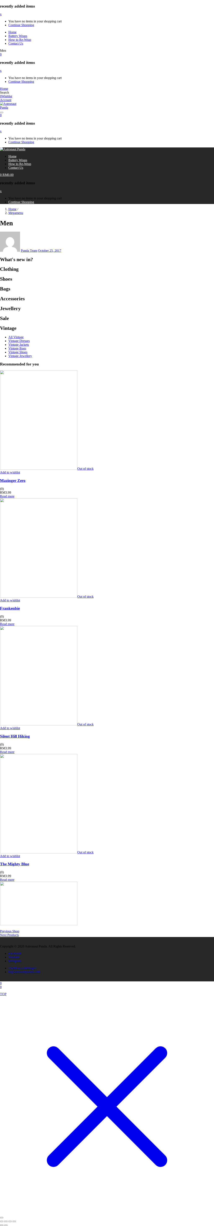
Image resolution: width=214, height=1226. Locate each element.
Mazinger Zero (12, 480)
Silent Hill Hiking (15, 736)
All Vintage (16, 337)
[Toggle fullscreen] (6, 1221)
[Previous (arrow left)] (1, 1225)
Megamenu (15, 213)
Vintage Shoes (17, 352)
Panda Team (29, 250)
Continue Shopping (21, 25)
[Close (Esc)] (14, 1221)
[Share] (10, 1221)
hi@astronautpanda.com (24, 972)
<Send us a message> (22, 968)
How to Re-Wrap (19, 39)
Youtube (13, 957)
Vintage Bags (17, 348)
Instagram (14, 961)
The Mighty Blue (14, 864)
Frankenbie (10, 608)
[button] (1, 54)
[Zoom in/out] (1, 1221)
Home (12, 32)
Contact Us (15, 43)
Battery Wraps (17, 36)
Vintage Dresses (19, 341)
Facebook (14, 953)
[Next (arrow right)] (6, 1225)
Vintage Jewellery (20, 356)
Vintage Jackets (18, 344)
